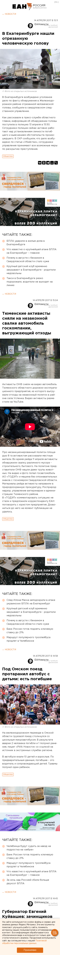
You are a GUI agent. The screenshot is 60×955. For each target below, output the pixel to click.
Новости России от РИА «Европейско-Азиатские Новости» (22, 6)
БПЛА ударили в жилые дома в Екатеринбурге (26, 243)
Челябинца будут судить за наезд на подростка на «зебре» (29, 848)
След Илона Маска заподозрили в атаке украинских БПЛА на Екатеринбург (31, 602)
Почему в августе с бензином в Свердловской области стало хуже (28, 260)
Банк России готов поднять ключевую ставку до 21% (30, 631)
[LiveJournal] (56, 162)
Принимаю (30, 950)
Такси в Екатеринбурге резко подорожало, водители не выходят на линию (30, 281)
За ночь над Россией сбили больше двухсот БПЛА (28, 882)
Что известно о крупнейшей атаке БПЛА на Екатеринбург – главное (32, 251)
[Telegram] (48, 162)
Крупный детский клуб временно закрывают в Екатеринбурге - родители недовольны (31, 269)
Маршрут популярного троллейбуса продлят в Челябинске (28, 639)
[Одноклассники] (44, 162)
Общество (8, 156)
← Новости (9, 14)
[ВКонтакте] (40, 162)
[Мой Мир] (52, 162)
